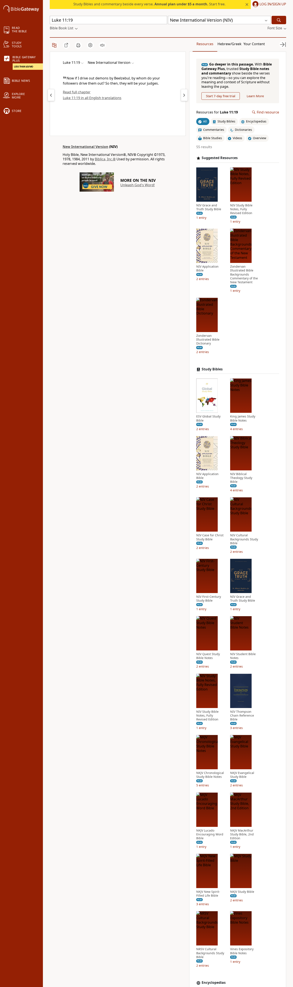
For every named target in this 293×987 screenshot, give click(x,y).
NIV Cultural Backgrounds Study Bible (244, 539)
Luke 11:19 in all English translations (92, 97)
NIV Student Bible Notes (243, 656)
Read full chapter (77, 92)
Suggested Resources (220, 158)
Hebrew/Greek (229, 44)
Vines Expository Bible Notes (242, 951)
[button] (268, 4)
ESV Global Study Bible (208, 418)
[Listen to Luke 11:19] (102, 45)
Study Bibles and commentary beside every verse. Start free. (149, 4)
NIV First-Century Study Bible (208, 598)
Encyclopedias (214, 982)
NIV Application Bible (207, 268)
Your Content (254, 44)
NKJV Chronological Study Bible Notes (210, 775)
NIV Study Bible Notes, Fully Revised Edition (241, 209)
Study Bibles (212, 369)
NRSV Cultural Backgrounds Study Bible (210, 953)
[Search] (279, 20)
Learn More (255, 96)
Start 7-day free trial (220, 96)
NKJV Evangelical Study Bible (242, 775)
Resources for (217, 112)
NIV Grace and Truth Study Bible (208, 207)
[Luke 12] (184, 95)
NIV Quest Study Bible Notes (208, 656)
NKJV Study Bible (242, 892)
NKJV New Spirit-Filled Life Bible (208, 894)
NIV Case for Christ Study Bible (210, 537)
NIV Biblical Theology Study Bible (241, 478)
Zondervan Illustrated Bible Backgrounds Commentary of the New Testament (244, 274)
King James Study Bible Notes (242, 418)
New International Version (85, 146)
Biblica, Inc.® (105, 159)
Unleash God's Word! (137, 185)
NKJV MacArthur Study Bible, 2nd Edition (242, 834)
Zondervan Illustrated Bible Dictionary (207, 339)
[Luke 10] (51, 95)
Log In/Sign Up (273, 4)
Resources (204, 44)
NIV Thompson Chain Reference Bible (242, 715)
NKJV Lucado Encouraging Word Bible (209, 834)
